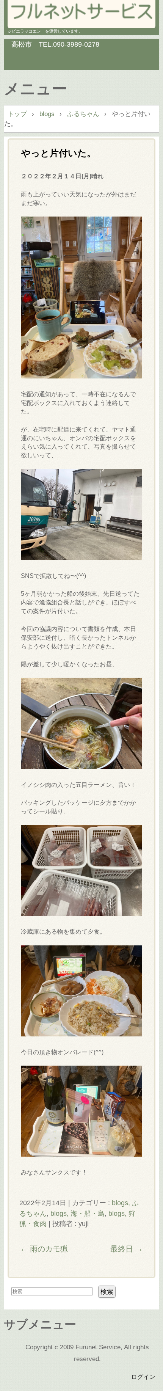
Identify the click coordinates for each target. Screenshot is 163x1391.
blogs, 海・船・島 (77, 1213)
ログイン (143, 1376)
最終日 (126, 1249)
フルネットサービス (81, 11)
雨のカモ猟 (44, 1249)
